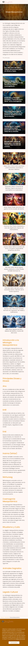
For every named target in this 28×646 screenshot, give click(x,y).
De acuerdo (14, 642)
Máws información (20, 639)
